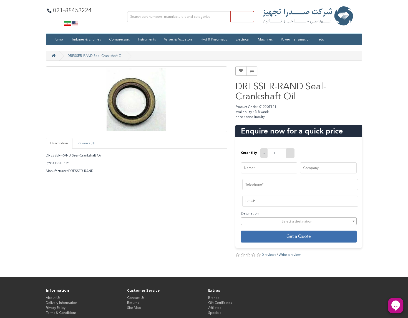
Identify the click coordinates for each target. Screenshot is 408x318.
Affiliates (214, 308)
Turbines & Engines (86, 39)
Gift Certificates (220, 303)
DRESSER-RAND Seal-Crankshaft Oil (95, 56)
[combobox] (299, 221)
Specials (214, 313)
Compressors (119, 39)
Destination (250, 213)
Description (59, 143)
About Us (53, 298)
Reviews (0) (85, 143)
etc (321, 39)
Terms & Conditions (61, 313)
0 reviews (269, 255)
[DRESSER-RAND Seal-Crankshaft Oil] (136, 99)
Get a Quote (298, 236)
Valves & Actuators (178, 39)
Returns (133, 303)
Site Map (134, 308)
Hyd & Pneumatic (214, 39)
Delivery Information (61, 303)
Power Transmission (296, 39)
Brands (213, 298)
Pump (58, 39)
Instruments (147, 39)
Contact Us (135, 298)
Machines (265, 39)
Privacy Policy (56, 308)
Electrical (243, 39)
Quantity (249, 152)
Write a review (290, 255)
